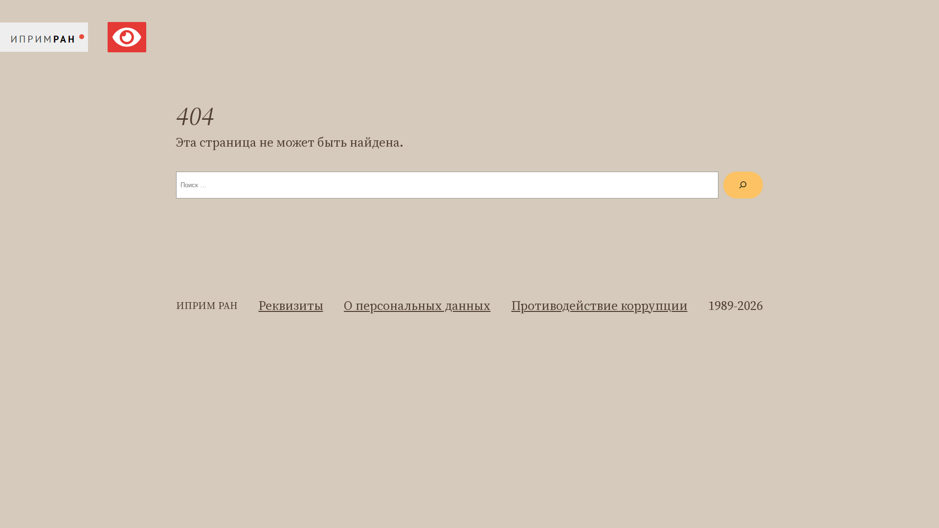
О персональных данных (417, 305)
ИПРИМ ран (207, 305)
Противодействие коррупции (600, 305)
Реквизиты (291, 305)
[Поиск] (743, 185)
